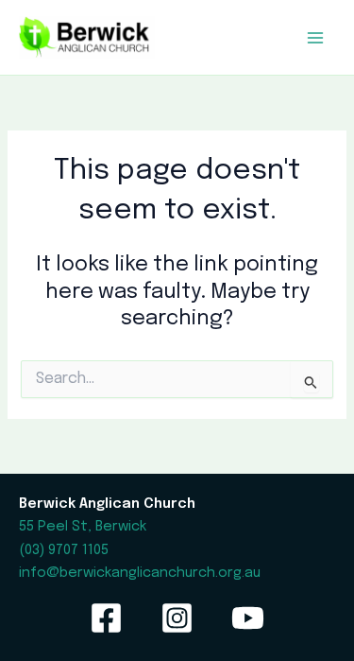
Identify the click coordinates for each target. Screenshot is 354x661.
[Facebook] (106, 618)
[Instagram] (177, 618)
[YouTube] (247, 618)
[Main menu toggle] (315, 38)
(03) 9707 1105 (64, 550)
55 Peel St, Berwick (82, 526)
